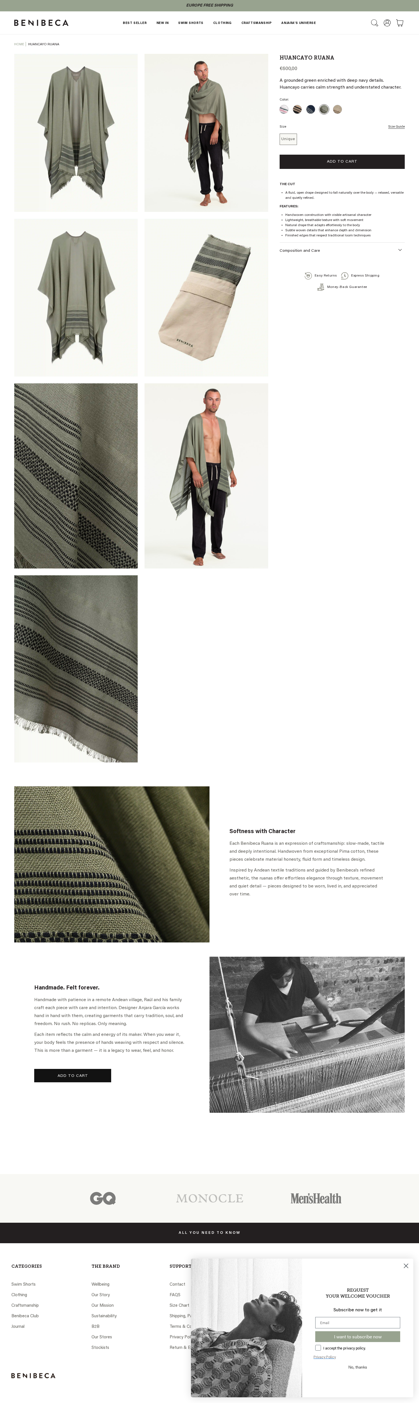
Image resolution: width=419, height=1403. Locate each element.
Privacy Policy (183, 1337)
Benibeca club (25, 1316)
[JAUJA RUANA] (297, 109)
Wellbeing (100, 1285)
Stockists (100, 1348)
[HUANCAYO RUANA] (324, 109)
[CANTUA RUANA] (284, 109)
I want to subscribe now (358, 1336)
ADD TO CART (73, 1076)
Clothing (19, 1295)
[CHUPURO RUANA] (337, 109)
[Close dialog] (406, 1266)
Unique (288, 139)
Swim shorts (23, 1285)
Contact (177, 1285)
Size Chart (179, 1306)
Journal (18, 1327)
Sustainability (104, 1316)
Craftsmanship (25, 1306)
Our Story (100, 1295)
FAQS (175, 1295)
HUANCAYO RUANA (43, 44)
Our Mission (102, 1306)
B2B (95, 1327)
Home (19, 44)
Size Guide (396, 126)
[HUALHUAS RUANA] (310, 109)
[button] (374, 23)
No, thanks (357, 1367)
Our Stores (101, 1337)
